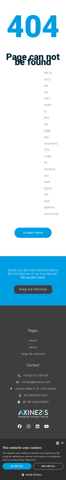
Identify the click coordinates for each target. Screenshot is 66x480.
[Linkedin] (38, 426)
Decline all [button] (48, 466)
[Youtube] (46, 426)
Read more (30, 459)
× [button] (62, 443)
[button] (33, 474)
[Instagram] (29, 426)
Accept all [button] (17, 466)
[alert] (33, 459)
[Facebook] (20, 426)
